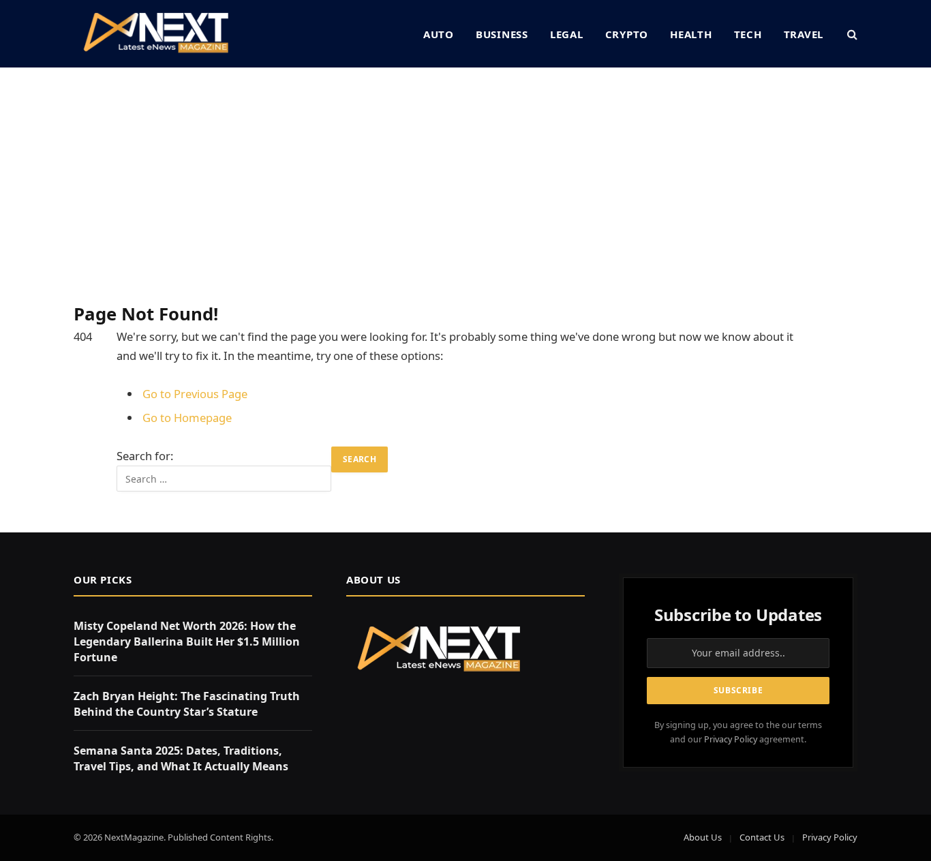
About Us (703, 837)
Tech (748, 34)
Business (502, 34)
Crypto (627, 34)
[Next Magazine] (156, 33)
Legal (566, 34)
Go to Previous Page (194, 394)
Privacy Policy (730, 739)
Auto (438, 34)
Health (691, 34)
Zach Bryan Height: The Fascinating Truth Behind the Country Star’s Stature (187, 704)
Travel (804, 34)
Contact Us (761, 837)
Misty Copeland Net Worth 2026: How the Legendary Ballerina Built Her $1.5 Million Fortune (187, 641)
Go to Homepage (187, 417)
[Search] (850, 33)
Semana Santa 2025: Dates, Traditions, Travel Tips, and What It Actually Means (181, 758)
